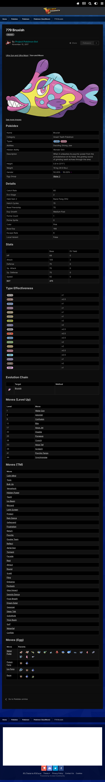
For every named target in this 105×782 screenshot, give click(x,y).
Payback (11, 586)
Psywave (39, 436)
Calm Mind (11, 475)
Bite (37, 423)
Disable (38, 432)
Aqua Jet (39, 427)
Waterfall (10, 628)
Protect (10, 514)
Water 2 (56, 176)
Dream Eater (12, 603)
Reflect (10, 543)
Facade (10, 556)
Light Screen (12, 509)
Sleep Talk (11, 611)
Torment (10, 552)
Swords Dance (13, 594)
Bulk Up (10, 484)
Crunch (38, 440)
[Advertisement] (52, 746)
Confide (10, 632)
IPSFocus (37, 773)
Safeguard (11, 522)
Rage (9, 675)
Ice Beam (11, 501)
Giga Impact (12, 590)
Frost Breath (12, 599)
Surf (8, 624)
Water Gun (40, 410)
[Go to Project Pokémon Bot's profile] (8, 42)
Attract (10, 565)
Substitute (11, 615)
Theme (46, 773)
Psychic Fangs (41, 453)
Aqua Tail (39, 444)
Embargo (11, 582)
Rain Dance (12, 518)
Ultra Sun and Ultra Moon (17, 55)
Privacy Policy (57, 773)
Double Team (12, 539)
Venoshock (11, 488)
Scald (9, 573)
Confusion (39, 419)
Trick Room (12, 620)
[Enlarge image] (52, 88)
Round (9, 569)
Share (74, 43)
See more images (13, 119)
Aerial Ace (11, 548)
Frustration (11, 526)
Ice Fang (10, 669)
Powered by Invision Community (52, 776)
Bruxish (18, 388)
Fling (9, 577)
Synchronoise (41, 457)
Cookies (79, 773)
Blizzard (10, 505)
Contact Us (69, 773)
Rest (9, 560)
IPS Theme (27, 773)
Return (10, 531)
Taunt (9, 497)
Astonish (39, 415)
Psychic (10, 535)
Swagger (11, 607)
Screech (39, 449)
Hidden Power (13, 492)
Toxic (9, 480)
